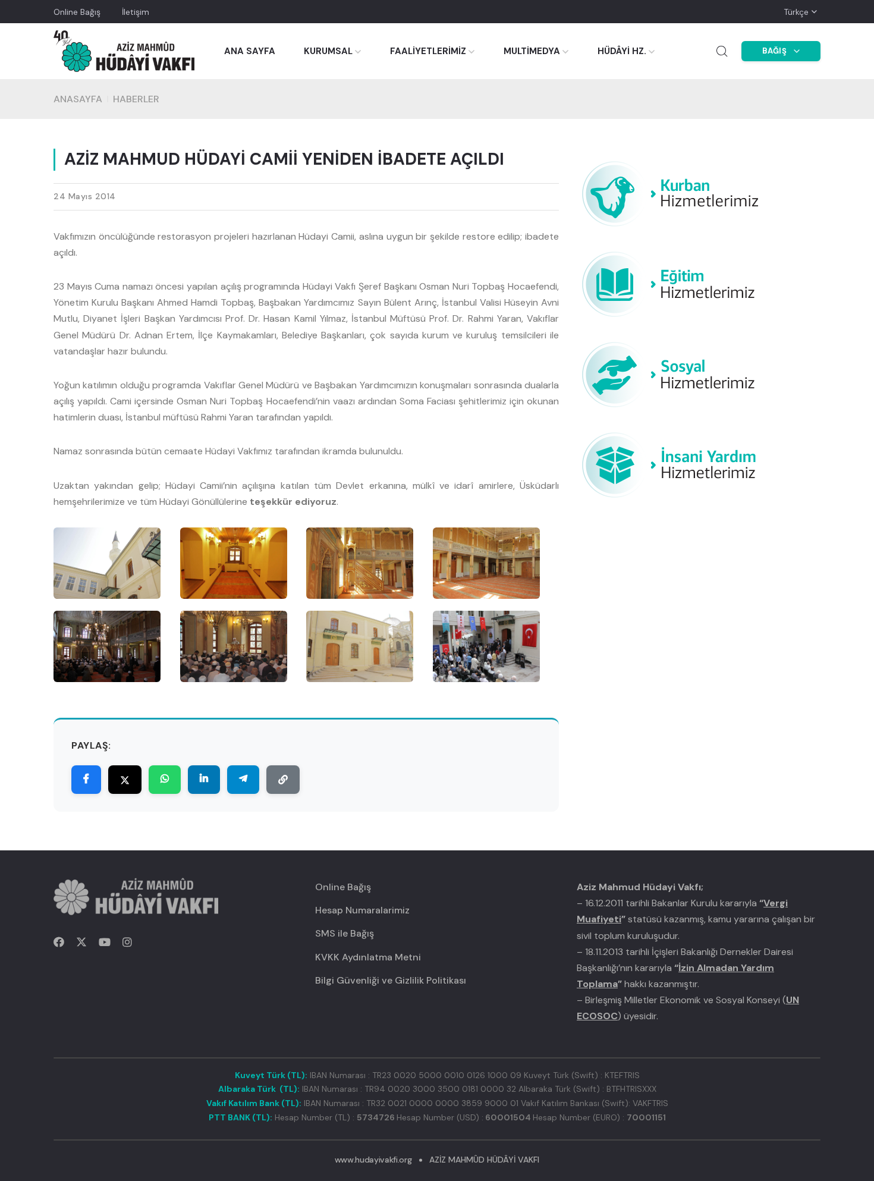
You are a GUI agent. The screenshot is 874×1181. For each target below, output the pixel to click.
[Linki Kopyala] (283, 779)
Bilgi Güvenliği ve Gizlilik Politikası (390, 980)
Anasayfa (78, 99)
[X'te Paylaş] (125, 779)
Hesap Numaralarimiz (362, 910)
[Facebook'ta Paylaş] (86, 779)
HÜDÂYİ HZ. (622, 51)
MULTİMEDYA (532, 51)
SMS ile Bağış (344, 933)
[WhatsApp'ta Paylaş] (165, 779)
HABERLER (136, 99)
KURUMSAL (328, 51)
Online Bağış (77, 12)
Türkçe (796, 12)
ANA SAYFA (249, 51)
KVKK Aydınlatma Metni (368, 957)
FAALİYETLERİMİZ (428, 51)
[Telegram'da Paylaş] (243, 779)
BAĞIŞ (774, 51)
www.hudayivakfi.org (373, 1159)
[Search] (722, 51)
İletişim (135, 12)
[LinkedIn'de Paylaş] (204, 779)
